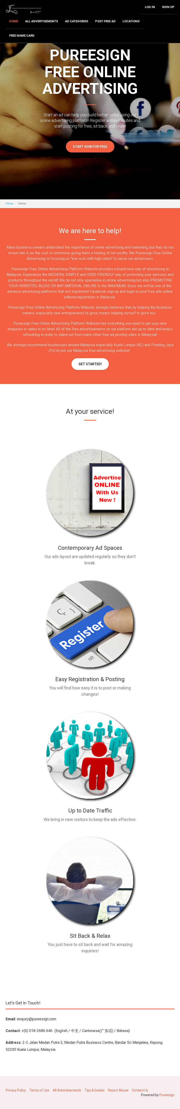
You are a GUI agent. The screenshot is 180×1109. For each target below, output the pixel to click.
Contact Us (140, 1090)
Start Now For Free (90, 146)
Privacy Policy (16, 1090)
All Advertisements (41, 21)
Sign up (168, 7)
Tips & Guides (95, 1090)
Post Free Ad (105, 21)
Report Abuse (118, 1090)
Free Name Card (21, 35)
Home (13, 21)
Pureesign (166, 1095)
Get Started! (90, 364)
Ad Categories (76, 21)
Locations (131, 21)
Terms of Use (39, 1090)
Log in (150, 7)
